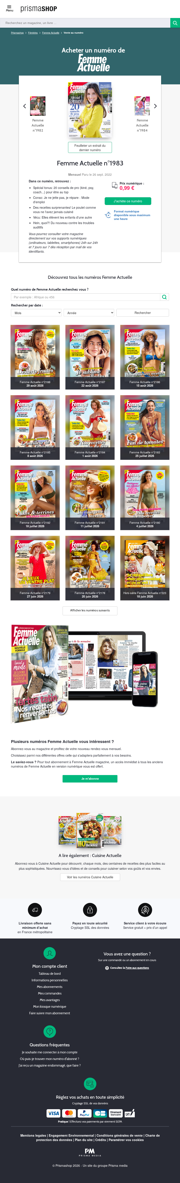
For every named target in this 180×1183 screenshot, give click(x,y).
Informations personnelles (50, 980)
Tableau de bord (50, 974)
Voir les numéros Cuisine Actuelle (90, 877)
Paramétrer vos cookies (126, 1140)
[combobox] (85, 23)
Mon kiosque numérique (49, 1007)
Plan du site (84, 1140)
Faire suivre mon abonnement (49, 1013)
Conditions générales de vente (120, 1135)
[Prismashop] (39, 9)
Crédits (100, 1140)
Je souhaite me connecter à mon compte (49, 1052)
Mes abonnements (49, 987)
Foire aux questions (137, 968)
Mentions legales (33, 1135)
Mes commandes (49, 993)
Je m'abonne (90, 778)
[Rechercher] (164, 297)
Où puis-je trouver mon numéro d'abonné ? (49, 1059)
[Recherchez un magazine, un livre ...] (175, 23)
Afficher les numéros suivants (90, 610)
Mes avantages (50, 1000)
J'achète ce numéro (128, 201)
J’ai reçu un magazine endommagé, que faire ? (50, 1065)
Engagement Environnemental (71, 1135)
